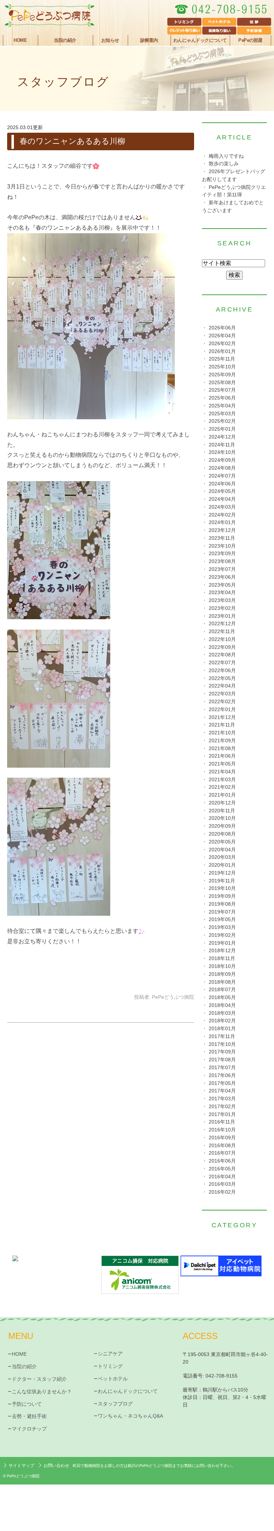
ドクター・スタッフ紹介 (39, 1379)
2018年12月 (222, 950)
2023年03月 (222, 600)
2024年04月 (222, 499)
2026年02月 (222, 343)
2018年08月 (222, 982)
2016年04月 (222, 1176)
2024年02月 (222, 515)
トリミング (110, 1366)
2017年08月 (222, 1059)
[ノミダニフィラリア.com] (52, 1266)
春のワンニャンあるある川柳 (72, 141)
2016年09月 (222, 1137)
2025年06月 (222, 398)
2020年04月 (222, 849)
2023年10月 (222, 546)
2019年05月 (222, 919)
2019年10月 (222, 888)
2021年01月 (222, 795)
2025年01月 (222, 429)
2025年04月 (222, 406)
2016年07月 (222, 1153)
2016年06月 (222, 1161)
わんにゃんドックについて (200, 40)
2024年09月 (222, 460)
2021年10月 (222, 732)
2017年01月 (222, 1114)
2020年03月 (222, 857)
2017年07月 (222, 1067)
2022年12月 (222, 623)
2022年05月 (222, 678)
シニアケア (110, 1353)
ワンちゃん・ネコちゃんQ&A (130, 1416)
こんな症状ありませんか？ (42, 1391)
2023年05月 (222, 585)
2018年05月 (222, 997)
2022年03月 (222, 693)
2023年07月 (222, 569)
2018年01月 (222, 1028)
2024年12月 (222, 437)
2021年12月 (222, 717)
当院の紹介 (24, 1366)
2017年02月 (222, 1106)
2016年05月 (222, 1169)
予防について (27, 1404)
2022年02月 (222, 701)
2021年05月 (222, 764)
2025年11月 (222, 359)
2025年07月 (222, 390)
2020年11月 (222, 810)
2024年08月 (222, 468)
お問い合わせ (56, 1465)
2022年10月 (222, 639)
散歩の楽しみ (224, 163)
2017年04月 (222, 1091)
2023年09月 (222, 553)
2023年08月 (222, 561)
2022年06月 (222, 670)
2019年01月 (222, 943)
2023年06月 (222, 577)
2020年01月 (222, 865)
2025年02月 (222, 421)
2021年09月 (222, 740)
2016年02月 (222, 1192)
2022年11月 (222, 631)
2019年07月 (222, 912)
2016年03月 (222, 1184)
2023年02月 (222, 608)
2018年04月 (222, 1005)
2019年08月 (222, 904)
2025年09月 (222, 374)
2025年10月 (222, 367)
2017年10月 (222, 1044)
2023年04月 (222, 592)
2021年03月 (222, 779)
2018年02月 (222, 1020)
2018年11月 (222, 958)
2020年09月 (222, 826)
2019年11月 (222, 881)
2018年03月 (222, 1013)
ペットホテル (113, 1378)
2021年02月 (222, 787)
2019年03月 (222, 927)
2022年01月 (222, 709)
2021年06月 (222, 756)
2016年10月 (222, 1130)
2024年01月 (222, 522)
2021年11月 (222, 725)
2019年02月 (222, 935)
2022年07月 (222, 662)
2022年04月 (222, 686)
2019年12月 (222, 873)
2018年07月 (222, 989)
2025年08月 (222, 382)
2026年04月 (222, 335)
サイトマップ (21, 1465)
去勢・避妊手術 (29, 1416)
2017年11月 (222, 1036)
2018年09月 (222, 974)
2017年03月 (222, 1098)
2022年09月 (222, 647)
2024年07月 (222, 476)
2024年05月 (222, 491)
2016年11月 (222, 1122)
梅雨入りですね (226, 156)
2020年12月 (222, 803)
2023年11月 (222, 538)
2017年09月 (222, 1052)
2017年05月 (222, 1083)
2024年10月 (222, 452)
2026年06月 (222, 328)
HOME (20, 40)
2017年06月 (222, 1075)
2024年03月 (222, 507)
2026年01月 (222, 351)
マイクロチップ (29, 1429)
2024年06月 (222, 483)
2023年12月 (222, 530)
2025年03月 (222, 413)
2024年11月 (222, 444)
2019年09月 (222, 896)
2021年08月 (222, 748)
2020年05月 (222, 842)
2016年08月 (222, 1145)
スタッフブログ (115, 1404)
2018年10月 (222, 966)
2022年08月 (222, 654)
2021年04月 (222, 771)
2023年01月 (222, 616)
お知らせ (110, 40)
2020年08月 (222, 834)
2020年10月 (222, 818)
